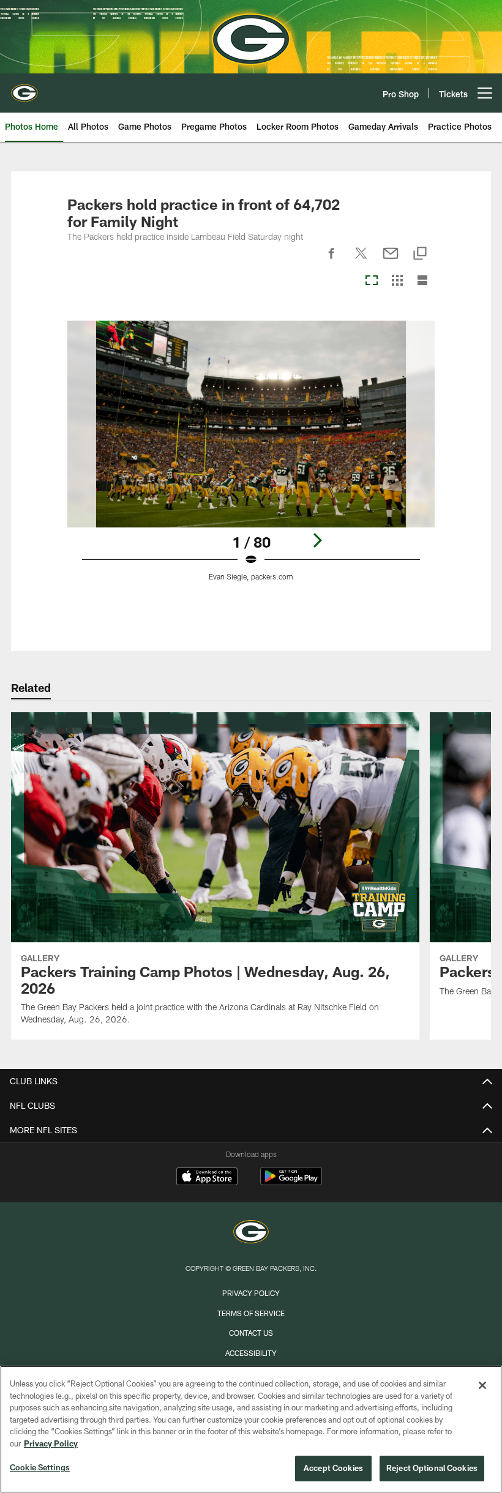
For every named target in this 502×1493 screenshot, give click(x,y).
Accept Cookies (333, 1468)
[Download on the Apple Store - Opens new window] (207, 1177)
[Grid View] (397, 281)
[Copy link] (420, 254)
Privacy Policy (251, 1293)
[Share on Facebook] (332, 260)
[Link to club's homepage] (24, 88)
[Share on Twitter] (361, 260)
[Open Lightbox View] (251, 458)
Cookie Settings (40, 1467)
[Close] (482, 1385)
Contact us (251, 1332)
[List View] (422, 281)
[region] (251, 1429)
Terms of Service (251, 1313)
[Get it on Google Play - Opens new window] (291, 1182)
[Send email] (390, 260)
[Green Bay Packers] (251, 1233)
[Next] (317, 540)
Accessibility (251, 1353)
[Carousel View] (371, 281)
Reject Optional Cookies (432, 1468)
